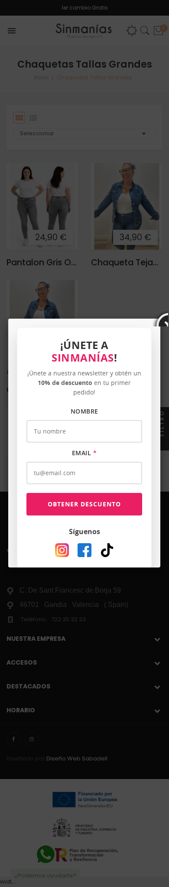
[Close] (160, 318)
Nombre (84, 411)
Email (84, 453)
